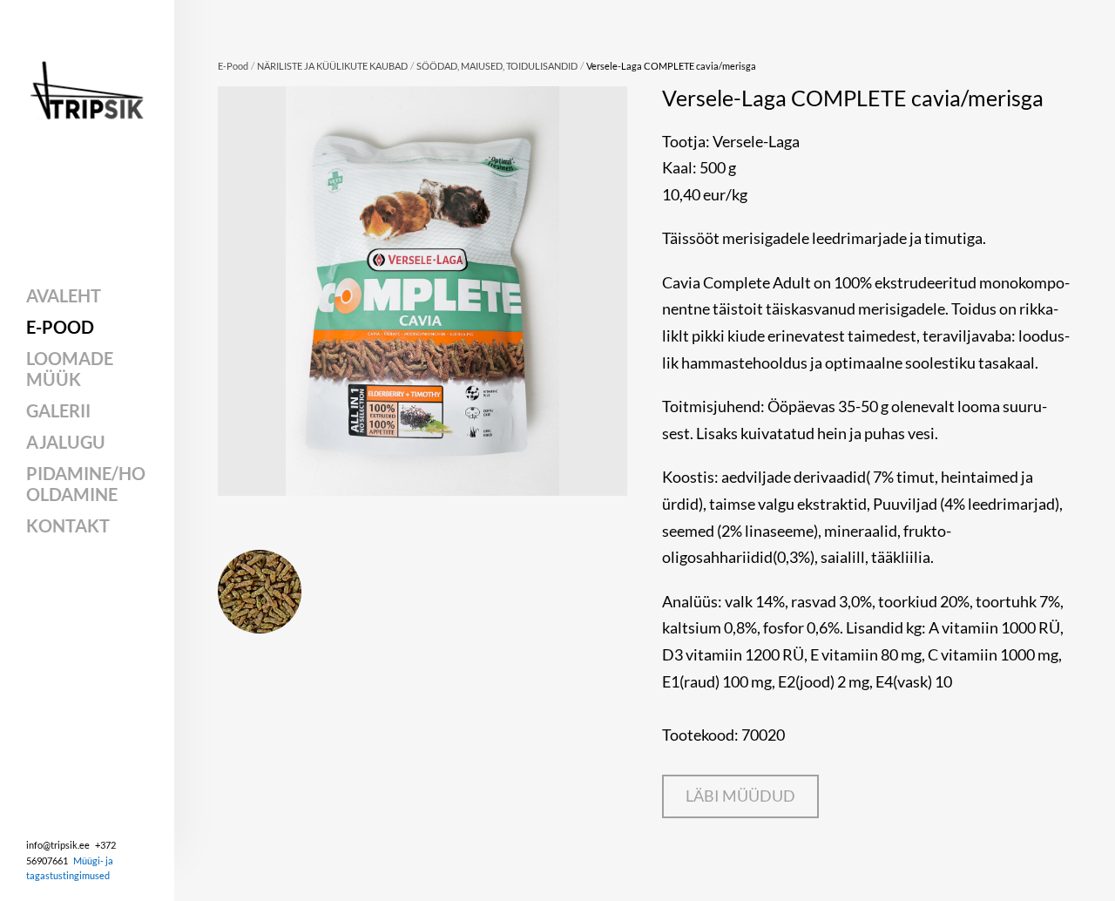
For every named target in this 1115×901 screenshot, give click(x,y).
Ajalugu (65, 441)
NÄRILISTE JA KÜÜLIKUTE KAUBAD (332, 65)
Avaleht (63, 295)
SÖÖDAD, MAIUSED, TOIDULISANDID (497, 65)
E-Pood (60, 326)
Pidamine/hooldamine (85, 484)
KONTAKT (68, 525)
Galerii (58, 410)
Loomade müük (69, 369)
